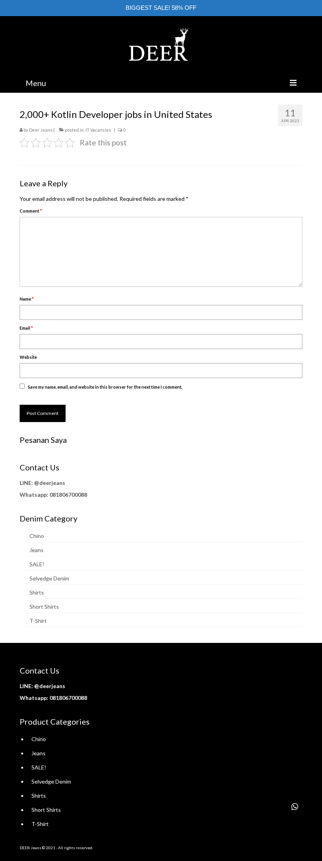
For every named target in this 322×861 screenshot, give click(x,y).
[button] (295, 807)
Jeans (36, 550)
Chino (36, 535)
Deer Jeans (41, 129)
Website (28, 357)
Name (27, 298)
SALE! (36, 564)
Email (26, 327)
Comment (31, 210)
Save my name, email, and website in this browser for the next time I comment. (105, 386)
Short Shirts (44, 606)
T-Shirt (38, 620)
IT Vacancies (98, 129)
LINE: (26, 482)
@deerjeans (49, 482)
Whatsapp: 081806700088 (53, 494)
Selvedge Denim (49, 578)
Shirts (36, 592)
